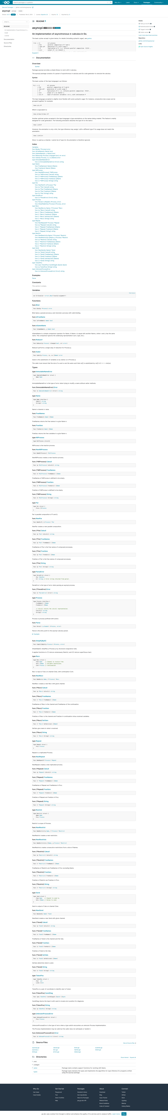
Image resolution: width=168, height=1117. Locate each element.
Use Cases (36, 1092)
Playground (58, 1092)
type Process (36, 200)
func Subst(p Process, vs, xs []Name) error (46, 157)
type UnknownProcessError (41, 269)
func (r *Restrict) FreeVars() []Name (47, 244)
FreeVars (39, 425)
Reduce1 (39, 340)
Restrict (39, 810)
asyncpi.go (35, 1047)
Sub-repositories (82, 1095)
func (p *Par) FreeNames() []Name (46, 189)
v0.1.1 (6, 14)
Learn (128, 2)
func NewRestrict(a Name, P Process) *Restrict (50, 235)
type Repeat (36, 221)
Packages (147, 2)
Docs (135, 2)
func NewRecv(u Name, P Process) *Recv (48, 208)
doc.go (55, 1050)
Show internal (124, 1057)
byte (58, 996)
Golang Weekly (126, 1106)
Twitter (124, 1092)
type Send (35, 248)
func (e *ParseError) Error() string (46, 197)
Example (37, 634)
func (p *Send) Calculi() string (45, 252)
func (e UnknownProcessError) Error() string (49, 271)
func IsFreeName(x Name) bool (42, 151)
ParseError (40, 572)
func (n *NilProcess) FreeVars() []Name (48, 178)
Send (38, 893)
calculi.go (56, 1047)
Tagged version (145, 29)
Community (158, 2)
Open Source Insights (146, 46)
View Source (132, 293)
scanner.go (98, 1047)
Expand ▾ (35, 53)
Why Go (117, 2)
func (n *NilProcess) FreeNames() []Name (49, 176)
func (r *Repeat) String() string (45, 231)
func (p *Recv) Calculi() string (45, 210)
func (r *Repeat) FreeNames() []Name (47, 227)
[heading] (7, 2)
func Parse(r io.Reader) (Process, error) (48, 202)
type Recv (35, 206)
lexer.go (76, 1047)
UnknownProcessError (44, 1014)
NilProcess (40, 437)
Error (55, 387)
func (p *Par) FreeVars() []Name (45, 191)
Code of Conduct (104, 1106)
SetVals (45, 955)
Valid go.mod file (145, 23)
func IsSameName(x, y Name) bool (43, 153)
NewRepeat (40, 757)
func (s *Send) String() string (44, 260)
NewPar (39, 518)
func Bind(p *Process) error (41, 149)
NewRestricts (41, 839)
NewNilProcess (42, 449)
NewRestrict (40, 827)
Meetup (124, 1103)
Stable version (144, 32)
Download (102, 1092)
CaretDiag (49, 993)
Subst (38, 352)
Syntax (37, 66)
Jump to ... (7, 22)
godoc (89, 38)
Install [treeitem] (6, 33)
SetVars (45, 720)
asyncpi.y (35, 1050)
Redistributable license (147, 26)
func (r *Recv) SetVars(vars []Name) (47, 216)
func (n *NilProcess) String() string (46, 181)
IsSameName (41, 325)
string (60, 391)
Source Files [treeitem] (8, 43)
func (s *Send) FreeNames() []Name (47, 254)
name (35, 1068)
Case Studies (37, 1095)
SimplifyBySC (41, 641)
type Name (35, 164)
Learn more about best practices (148, 35)
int (41, 981)
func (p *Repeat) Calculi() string (45, 225)
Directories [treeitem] (7, 46)
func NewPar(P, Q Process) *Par (45, 185)
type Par (35, 183)
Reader (46, 626)
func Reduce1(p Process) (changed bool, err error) (49, 155)
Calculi (49, 462)
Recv (38, 656)
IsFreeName (40, 317)
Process (44, 308)
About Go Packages (83, 1097)
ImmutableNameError (44, 371)
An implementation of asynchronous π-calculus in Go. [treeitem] (17, 30)
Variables (35, 147)
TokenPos (41, 577)
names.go (77, 1050)
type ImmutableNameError (41, 160)
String (49, 494)
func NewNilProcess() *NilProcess (46, 172)
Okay (124, 1114)
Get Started (59, 1089)
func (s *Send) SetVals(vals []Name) (47, 258)
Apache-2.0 (44, 14)
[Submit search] (111, 2)
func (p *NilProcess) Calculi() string (47, 174)
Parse (34, 278)
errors (47, 295)
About (101, 1089)
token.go (98, 1050)
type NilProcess (37, 170)
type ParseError (37, 195)
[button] (139, 23)
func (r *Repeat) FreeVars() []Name (46, 229)
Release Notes (103, 1100)
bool (51, 320)
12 (54, 14)
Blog (100, 1095)
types (35, 1072)
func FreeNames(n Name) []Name (46, 166)
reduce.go (77, 1052)
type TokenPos (37, 263)
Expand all (133, 1057)
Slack (123, 1097)
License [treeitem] (7, 35)
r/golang (124, 1100)
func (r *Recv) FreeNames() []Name (47, 212)
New (51, 295)
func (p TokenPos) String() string (46, 267)
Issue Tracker (103, 1097)
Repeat (38, 741)
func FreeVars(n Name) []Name (45, 168)
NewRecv (39, 676)
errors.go (56, 1052)
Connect (125, 1089)
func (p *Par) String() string (44, 193)
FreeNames (40, 413)
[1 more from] (32, 1061)
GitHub (124, 1095)
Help (56, 1100)
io (43, 626)
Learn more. (116, 1114)
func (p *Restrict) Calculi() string (46, 239)
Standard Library (82, 1092)
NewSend (39, 910)
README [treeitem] (7, 26)
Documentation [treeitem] (9, 39)
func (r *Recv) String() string (44, 218)
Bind (37, 305)
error (50, 308)
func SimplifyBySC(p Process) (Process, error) (50, 204)
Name (47, 320)
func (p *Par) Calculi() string (44, 187)
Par (37, 503)
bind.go (34, 1052)
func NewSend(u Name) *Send (45, 250)
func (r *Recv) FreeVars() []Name (46, 214)
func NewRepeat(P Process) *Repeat (47, 223)
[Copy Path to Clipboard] (33, 7)
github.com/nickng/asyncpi (23, 7)
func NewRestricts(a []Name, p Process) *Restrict (51, 237)
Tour (56, 1095)
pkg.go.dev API (81, 1100)
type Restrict (36, 233)
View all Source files (128, 1043)
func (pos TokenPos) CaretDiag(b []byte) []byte (51, 265)
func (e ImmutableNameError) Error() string (49, 162)
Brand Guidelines (104, 1103)
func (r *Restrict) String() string (45, 246)
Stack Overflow (59, 1097)
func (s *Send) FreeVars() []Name (46, 256)
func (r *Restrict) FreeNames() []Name (47, 242)
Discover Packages (7, 7)
